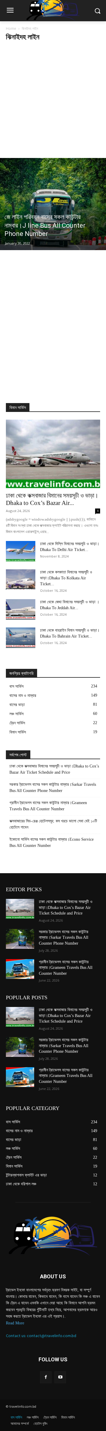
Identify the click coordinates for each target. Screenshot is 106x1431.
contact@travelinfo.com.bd (51, 1335)
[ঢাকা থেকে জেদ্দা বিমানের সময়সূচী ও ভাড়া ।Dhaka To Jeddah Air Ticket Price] (20, 609)
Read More (15, 1323)
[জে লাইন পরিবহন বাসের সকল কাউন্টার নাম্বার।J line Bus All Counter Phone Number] (53, 204)
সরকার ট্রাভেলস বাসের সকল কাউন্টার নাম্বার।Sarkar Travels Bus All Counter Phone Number (52, 787)
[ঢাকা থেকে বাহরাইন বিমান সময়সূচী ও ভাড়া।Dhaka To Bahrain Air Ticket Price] (20, 638)
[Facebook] (46, 1377)
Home (11, 28)
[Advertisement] (53, 102)
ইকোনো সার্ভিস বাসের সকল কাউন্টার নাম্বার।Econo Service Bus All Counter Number (51, 842)
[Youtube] (60, 1377)
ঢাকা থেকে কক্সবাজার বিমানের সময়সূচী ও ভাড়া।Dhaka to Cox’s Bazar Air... (52, 499)
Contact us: (16, 1335)
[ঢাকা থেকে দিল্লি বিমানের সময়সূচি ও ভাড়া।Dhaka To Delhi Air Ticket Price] (20, 551)
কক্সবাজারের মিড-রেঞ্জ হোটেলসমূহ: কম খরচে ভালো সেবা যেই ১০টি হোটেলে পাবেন (53, 824)
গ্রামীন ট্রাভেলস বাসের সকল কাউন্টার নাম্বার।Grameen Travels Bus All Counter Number (48, 806)
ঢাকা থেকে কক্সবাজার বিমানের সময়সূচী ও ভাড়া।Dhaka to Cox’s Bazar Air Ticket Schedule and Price (54, 769)
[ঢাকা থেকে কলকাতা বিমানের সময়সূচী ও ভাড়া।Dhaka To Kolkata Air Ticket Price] (20, 579)
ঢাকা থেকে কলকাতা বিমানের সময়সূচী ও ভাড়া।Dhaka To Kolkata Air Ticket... (66, 578)
